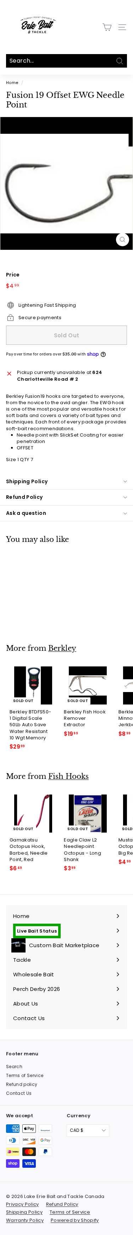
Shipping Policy (27, 481)
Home (12, 82)
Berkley (62, 648)
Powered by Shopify (75, 1220)
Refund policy (21, 1084)
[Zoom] (122, 239)
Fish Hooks (68, 776)
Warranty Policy (25, 1220)
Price (13, 274)
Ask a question (26, 513)
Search (14, 1067)
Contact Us (19, 1093)
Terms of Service (24, 1075)
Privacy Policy (22, 1204)
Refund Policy (24, 497)
